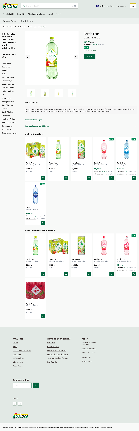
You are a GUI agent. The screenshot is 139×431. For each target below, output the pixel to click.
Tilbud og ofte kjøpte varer (8, 35)
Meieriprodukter (8, 87)
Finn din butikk (8, 14)
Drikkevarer (6, 98)
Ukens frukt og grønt (9, 43)
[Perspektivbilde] (72, 93)
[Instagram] (20, 404)
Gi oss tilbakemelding (89, 348)
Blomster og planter (9, 133)
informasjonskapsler (64, 427)
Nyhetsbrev (17, 354)
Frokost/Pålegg (8, 91)
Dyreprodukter (7, 126)
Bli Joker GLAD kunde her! (22, 350)
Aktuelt (50, 14)
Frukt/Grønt (6, 63)
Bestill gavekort (52, 362)
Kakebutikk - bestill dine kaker (57, 354)
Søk (74, 6)
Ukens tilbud (8, 39)
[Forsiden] (45, 93)
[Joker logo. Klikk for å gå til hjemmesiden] (10, 6)
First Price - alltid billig (9, 55)
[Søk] (36, 385)
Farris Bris (121, 163)
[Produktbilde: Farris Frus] (31, 93)
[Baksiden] (59, 93)
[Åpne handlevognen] (133, 5)
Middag (4, 70)
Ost (3, 94)
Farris (28, 208)
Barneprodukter (8, 101)
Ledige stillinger (18, 358)
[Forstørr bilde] (52, 58)
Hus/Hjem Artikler (9, 119)
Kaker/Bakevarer (8, 105)
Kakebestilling (8, 48)
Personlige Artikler (9, 122)
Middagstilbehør (8, 84)
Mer (57, 14)
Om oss (15, 342)
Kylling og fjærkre (9, 77)
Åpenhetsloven (18, 366)
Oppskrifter (21, 14)
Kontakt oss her (87, 361)
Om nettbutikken (53, 346)
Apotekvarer (6, 129)
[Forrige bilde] (28, 57)
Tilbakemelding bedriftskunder (58, 358)
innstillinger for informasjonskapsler (100, 427)
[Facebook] (15, 404)
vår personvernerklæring (48, 427)
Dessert (5, 108)
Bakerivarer (6, 67)
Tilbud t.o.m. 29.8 (99, 174)
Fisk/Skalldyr (7, 81)
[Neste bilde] (76, 57)
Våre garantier (18, 362)
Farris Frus (30, 163)
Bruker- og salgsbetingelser (56, 350)
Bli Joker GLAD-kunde (36, 14)
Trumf (15, 346)
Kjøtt (4, 74)
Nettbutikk (51, 342)
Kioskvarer (6, 115)
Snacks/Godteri (7, 112)
